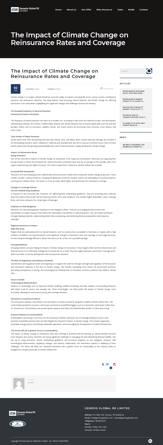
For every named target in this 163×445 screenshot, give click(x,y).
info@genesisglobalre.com (102, 418)
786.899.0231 (100, 421)
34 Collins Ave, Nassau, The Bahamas (108, 415)
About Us (71, 9)
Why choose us (104, 9)
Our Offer (86, 9)
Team (120, 9)
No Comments (108, 89)
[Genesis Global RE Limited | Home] (25, 9)
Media (131, 9)
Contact (143, 9)
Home (58, 9)
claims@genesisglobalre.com (126, 418)
